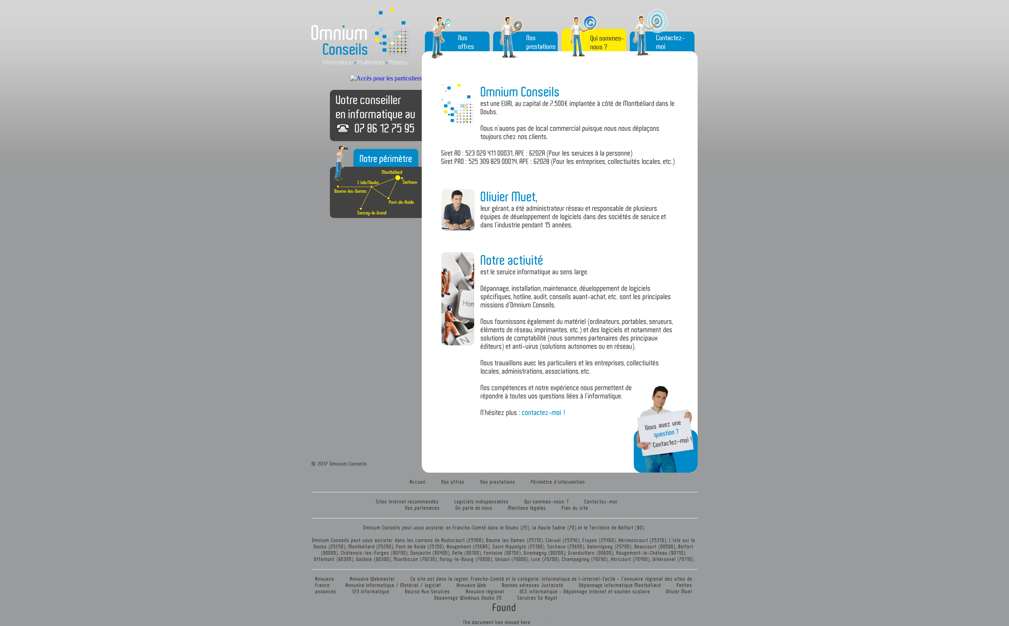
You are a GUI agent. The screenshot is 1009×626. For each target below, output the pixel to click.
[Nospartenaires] (422, 508)
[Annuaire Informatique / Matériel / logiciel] (393, 585)
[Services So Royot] (538, 598)
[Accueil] (418, 482)
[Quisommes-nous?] (547, 502)
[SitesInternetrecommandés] (407, 502)
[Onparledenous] (474, 508)
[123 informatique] (371, 591)
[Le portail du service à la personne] (428, 591)
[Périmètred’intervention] (558, 482)
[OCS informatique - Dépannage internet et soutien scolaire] (585, 591)
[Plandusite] (575, 508)
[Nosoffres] (453, 482)
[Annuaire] (325, 579)
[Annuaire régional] (485, 591)
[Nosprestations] (498, 482)
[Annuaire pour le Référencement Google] (372, 579)
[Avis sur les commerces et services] (533, 585)
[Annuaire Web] (472, 585)
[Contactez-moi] (601, 502)
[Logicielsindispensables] (481, 502)
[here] (526, 622)
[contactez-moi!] (544, 412)
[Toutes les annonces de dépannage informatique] (620, 585)
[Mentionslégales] (527, 508)
